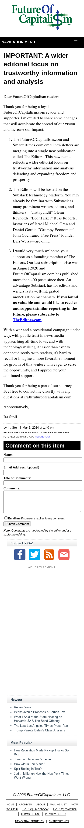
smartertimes (59, 821)
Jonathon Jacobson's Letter (32, 759)
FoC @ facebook (35, 809)
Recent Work (23, 707)
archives (25, 804)
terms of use (30, 814)
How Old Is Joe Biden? (29, 764)
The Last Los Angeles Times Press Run (41, 725)
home (10, 804)
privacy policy (55, 814)
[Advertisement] (42, 599)
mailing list (42, 436)
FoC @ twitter (65, 809)
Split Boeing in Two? (28, 769)
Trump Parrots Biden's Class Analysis (39, 730)
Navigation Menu (18, 42)
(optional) (21, 467)
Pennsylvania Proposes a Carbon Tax (39, 712)
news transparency (29, 821)
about (40, 804)
